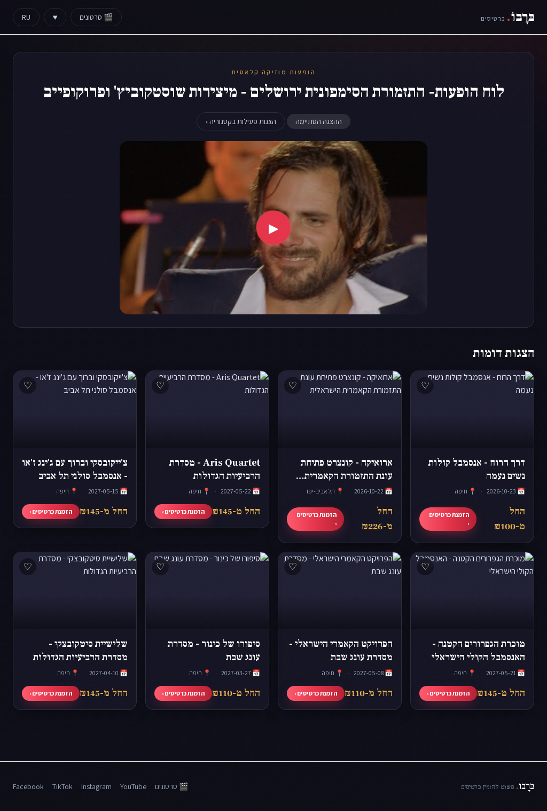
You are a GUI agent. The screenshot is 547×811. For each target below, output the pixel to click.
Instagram (96, 786)
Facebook (28, 786)
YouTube (133, 786)
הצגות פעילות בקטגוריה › (241, 121)
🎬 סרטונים (96, 17)
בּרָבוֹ (507, 17)
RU (26, 17)
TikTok (62, 786)
